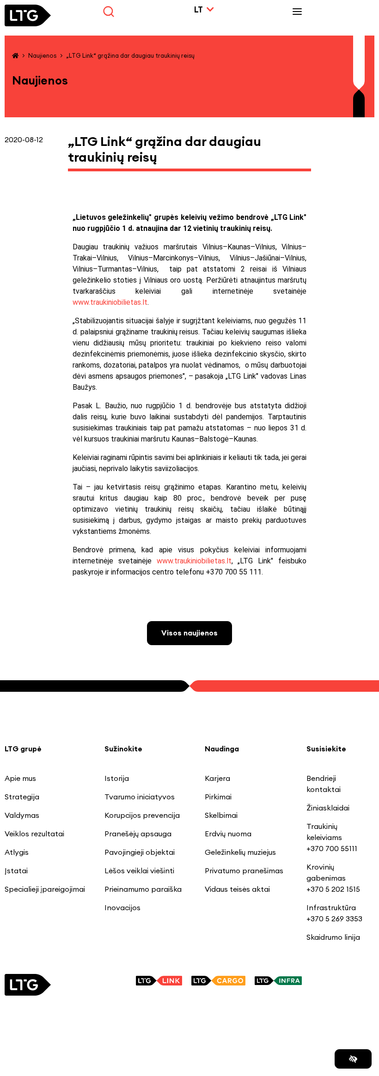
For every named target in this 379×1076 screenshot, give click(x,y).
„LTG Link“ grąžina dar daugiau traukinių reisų (130, 55)
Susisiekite (326, 748)
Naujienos (42, 55)
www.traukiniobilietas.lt (110, 302)
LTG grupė (23, 748)
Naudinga (222, 748)
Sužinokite (123, 748)
